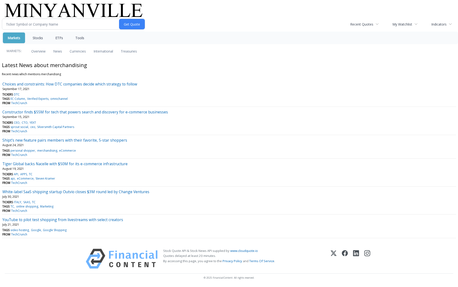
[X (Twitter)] (333, 258)
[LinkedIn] (356, 258)
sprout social (19, 127)
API (16, 174)
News (57, 51)
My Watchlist (402, 24)
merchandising (47, 151)
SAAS (26, 202)
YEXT (33, 123)
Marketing (46, 206)
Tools (79, 38)
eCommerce (67, 151)
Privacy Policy (232, 261)
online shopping (27, 206)
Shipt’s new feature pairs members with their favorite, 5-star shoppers (64, 140)
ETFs (59, 38)
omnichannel (59, 99)
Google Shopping (55, 230)
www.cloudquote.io (244, 251)
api (12, 178)
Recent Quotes (361, 24)
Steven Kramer (45, 178)
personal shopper (22, 151)
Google (36, 230)
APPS (23, 174)
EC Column (17, 99)
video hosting (19, 230)
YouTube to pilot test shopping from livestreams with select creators (62, 219)
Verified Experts (37, 99)
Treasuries (129, 51)
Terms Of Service (261, 261)
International (103, 51)
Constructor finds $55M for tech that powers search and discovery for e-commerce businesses (85, 112)
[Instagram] (367, 258)
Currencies (78, 51)
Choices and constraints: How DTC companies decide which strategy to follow (69, 84)
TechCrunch (19, 103)
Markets (14, 38)
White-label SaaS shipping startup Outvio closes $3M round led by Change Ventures (75, 191)
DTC (17, 94)
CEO (17, 123)
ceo (32, 127)
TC (30, 174)
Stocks (38, 38)
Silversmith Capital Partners (55, 127)
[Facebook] (345, 258)
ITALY (17, 202)
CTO (25, 123)
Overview (38, 51)
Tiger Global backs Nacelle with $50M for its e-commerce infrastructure (65, 163)
